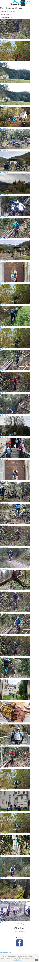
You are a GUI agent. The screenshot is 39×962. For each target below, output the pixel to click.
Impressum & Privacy (5, 952)
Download (4, 40)
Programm (24, 924)
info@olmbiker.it (19, 931)
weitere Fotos (16, 924)
